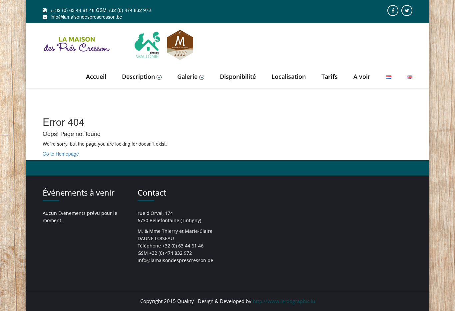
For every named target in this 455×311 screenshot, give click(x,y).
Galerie (187, 76)
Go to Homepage (61, 153)
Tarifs (329, 76)
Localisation (288, 76)
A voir (361, 76)
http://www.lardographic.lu (284, 301)
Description (138, 76)
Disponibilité (238, 76)
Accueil (96, 76)
